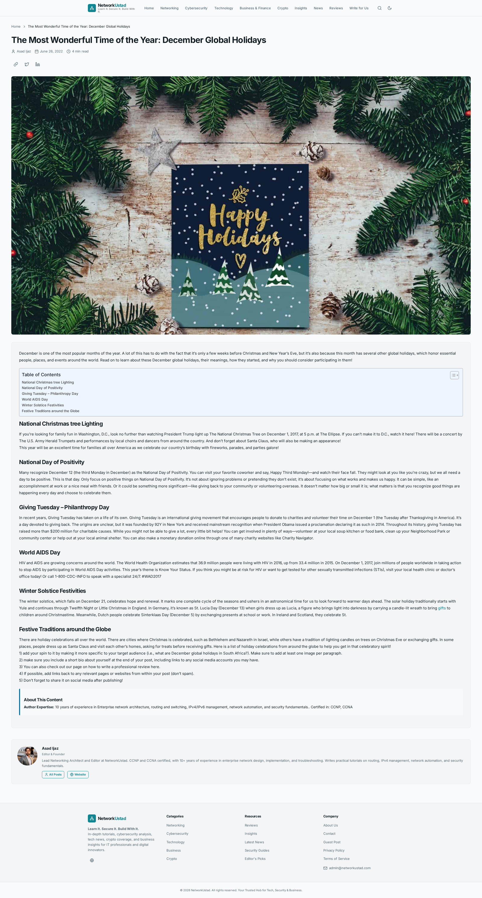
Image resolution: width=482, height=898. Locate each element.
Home (149, 8)
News (318, 8)
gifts (442, 608)
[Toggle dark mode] (389, 8)
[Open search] (379, 8)
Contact (329, 833)
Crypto (282, 8)
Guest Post (331, 842)
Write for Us (359, 8)
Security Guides (257, 850)
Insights (301, 8)
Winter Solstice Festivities (43, 405)
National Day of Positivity (42, 388)
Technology (223, 8)
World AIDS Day (35, 399)
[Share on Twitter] (26, 64)
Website (80, 774)
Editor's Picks (255, 859)
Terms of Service (336, 859)
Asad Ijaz (50, 748)
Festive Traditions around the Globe (50, 411)
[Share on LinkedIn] (37, 64)
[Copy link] (15, 64)
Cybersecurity (196, 8)
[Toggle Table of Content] (452, 375)
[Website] (92, 860)
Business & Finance (255, 8)
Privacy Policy (333, 850)
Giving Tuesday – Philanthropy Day (50, 394)
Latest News (254, 842)
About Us (330, 825)
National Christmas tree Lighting (48, 382)
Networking (169, 8)
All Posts (55, 774)
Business (173, 850)
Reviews (336, 8)
